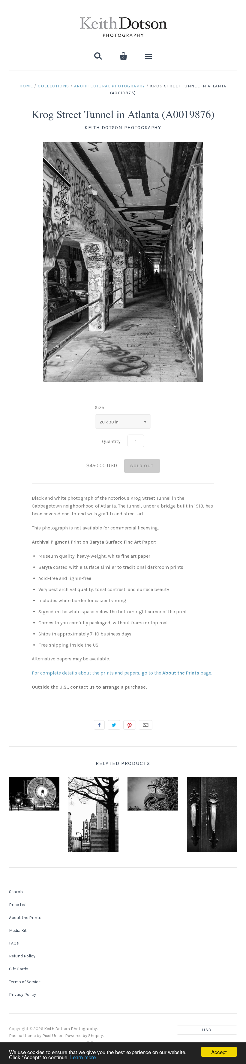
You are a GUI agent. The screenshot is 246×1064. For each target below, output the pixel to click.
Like (99, 725)
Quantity (111, 441)
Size (99, 407)
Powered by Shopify (84, 1035)
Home (26, 86)
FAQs (14, 943)
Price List (18, 904)
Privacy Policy (22, 994)
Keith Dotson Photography (123, 127)
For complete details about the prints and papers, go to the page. (122, 673)
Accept (219, 1052)
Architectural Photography (109, 86)
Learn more (83, 1057)
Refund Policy (22, 956)
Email (145, 725)
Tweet (114, 725)
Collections (53, 86)
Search (16, 891)
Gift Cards (18, 969)
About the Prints (25, 917)
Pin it (129, 725)
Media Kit (18, 930)
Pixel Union (53, 1035)
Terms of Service (24, 981)
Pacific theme (22, 1035)
